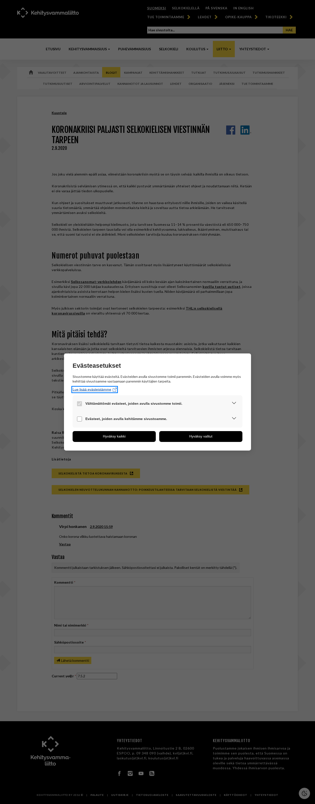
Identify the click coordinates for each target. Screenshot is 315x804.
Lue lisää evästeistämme (92, 389)
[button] (234, 404)
